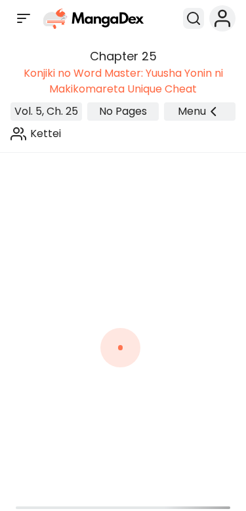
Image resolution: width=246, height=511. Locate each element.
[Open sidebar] (23, 18)
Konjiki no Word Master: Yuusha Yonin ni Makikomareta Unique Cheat (123, 81)
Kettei (45, 133)
